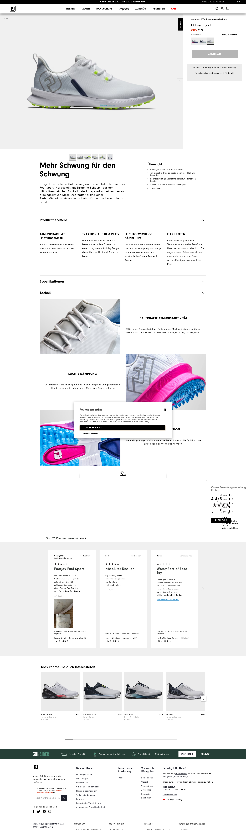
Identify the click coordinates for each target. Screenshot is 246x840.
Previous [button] (3, 81)
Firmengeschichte (84, 774)
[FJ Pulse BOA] (102, 710)
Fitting (121, 778)
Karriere (80, 799)
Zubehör (140, 8)
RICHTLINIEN (183, 829)
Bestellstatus (147, 778)
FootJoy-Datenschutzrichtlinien (49, 791)
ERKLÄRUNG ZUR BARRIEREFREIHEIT (157, 829)
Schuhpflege (82, 778)
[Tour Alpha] (60, 710)
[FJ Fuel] (185, 710)
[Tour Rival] (143, 710)
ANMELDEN (205, 754)
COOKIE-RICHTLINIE (116, 824)
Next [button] (180, 81)
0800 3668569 (169, 787)
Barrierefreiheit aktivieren (213, 2)
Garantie (145, 782)
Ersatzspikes (82, 783)
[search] (217, 8)
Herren (70, 8)
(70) (203, 19)
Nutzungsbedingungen (86, 791)
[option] (91, 81)
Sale (173, 8)
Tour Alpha (46, 714)
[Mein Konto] (222, 8)
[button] (63, 606)
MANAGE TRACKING (90, 433)
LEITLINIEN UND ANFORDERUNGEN (87, 829)
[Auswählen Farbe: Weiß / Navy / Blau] (203, 41)
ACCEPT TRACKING (92, 428)
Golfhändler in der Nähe (88, 787)
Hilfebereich (181, 774)
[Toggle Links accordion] (95, 768)
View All (83, 538)
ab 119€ (112, 2)
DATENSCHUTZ (79, 824)
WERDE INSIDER (187, 754)
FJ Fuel (169, 714)
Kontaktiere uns (170, 795)
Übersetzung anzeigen (168, 600)
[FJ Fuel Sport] (91, 81)
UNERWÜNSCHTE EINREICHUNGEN (192, 824)
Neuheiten (158, 8)
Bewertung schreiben (216, 19)
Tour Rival (129, 714)
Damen (85, 8)
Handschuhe (104, 8)
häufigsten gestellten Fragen (176, 776)
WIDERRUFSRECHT (116, 829)
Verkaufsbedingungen (86, 795)
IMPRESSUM (148, 824)
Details (231, 73)
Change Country (174, 800)
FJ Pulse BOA (89, 714)
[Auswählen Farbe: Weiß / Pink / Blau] (195, 41)
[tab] (227, 8)
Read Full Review (72, 591)
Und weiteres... (162, 754)
